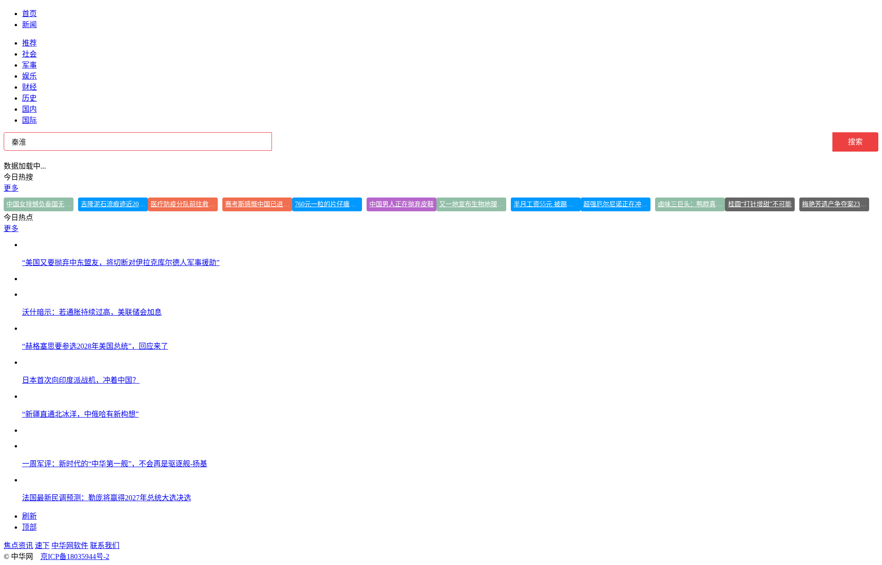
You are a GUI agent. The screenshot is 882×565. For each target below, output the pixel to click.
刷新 (29, 516)
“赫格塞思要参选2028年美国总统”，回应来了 (95, 346)
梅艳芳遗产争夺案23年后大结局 (835, 204)
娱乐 (29, 76)
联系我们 (104, 545)
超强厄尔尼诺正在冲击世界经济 (616, 204)
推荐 (29, 43)
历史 (29, 98)
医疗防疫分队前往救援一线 (184, 204)
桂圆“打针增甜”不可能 (760, 204)
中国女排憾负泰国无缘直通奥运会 (40, 204)
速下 (42, 545)
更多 (11, 188)
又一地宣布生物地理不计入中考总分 (472, 204)
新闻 (29, 24)
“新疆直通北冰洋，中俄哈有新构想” (80, 414)
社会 (29, 54)
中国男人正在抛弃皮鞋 (401, 204)
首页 (29, 13)
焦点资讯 (18, 545)
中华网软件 (69, 545)
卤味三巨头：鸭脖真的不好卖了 (691, 204)
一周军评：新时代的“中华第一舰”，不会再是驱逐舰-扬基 (114, 464)
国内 (29, 109)
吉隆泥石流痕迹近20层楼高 (114, 204)
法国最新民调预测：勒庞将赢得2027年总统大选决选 (106, 498)
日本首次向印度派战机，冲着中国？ (81, 380)
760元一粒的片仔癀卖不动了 (328, 204)
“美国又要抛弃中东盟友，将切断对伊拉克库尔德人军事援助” (121, 262)
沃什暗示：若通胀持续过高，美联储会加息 (92, 312)
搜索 (855, 142)
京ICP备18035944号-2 (74, 556)
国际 (29, 120)
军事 (29, 65)
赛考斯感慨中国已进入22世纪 (258, 204)
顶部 (29, 527)
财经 (29, 87)
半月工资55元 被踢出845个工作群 (547, 204)
